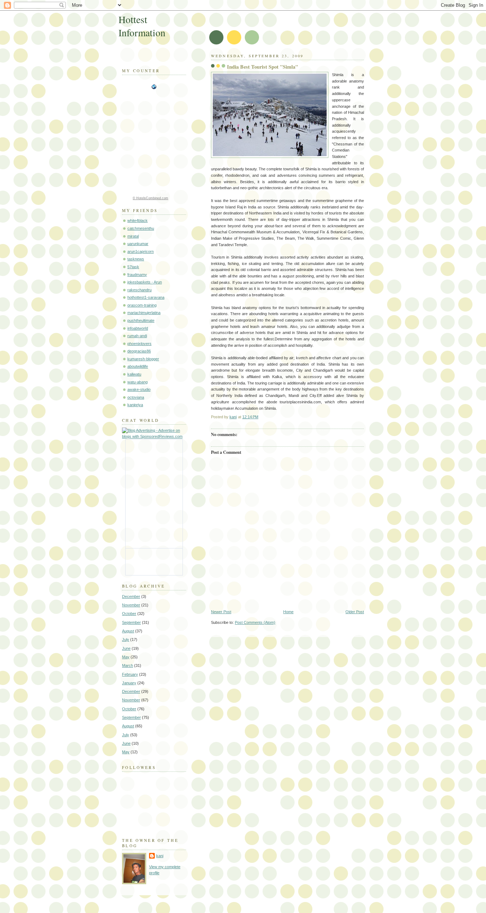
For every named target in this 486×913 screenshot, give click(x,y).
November (131, 605)
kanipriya (135, 405)
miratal (133, 236)
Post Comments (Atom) (255, 622)
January (129, 683)
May (126, 657)
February (130, 674)
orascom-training (142, 305)
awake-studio (138, 389)
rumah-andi (137, 336)
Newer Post (221, 612)
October (129, 613)
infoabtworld (137, 328)
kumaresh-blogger (143, 359)
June (126, 648)
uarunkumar (137, 243)
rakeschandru (139, 290)
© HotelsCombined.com (150, 198)
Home (288, 612)
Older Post (354, 612)
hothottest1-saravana (145, 297)
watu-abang (137, 382)
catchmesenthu (140, 228)
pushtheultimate (140, 320)
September (131, 622)
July (125, 639)
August (128, 631)
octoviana (135, 397)
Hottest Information (141, 26)
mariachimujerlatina (143, 312)
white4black (137, 220)
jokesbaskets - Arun (144, 282)
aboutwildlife (137, 366)
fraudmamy (137, 274)
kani (159, 856)
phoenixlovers (139, 343)
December (131, 596)
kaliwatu (134, 374)
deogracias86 (139, 351)
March (127, 665)
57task (133, 267)
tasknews (135, 259)
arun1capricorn (140, 251)
